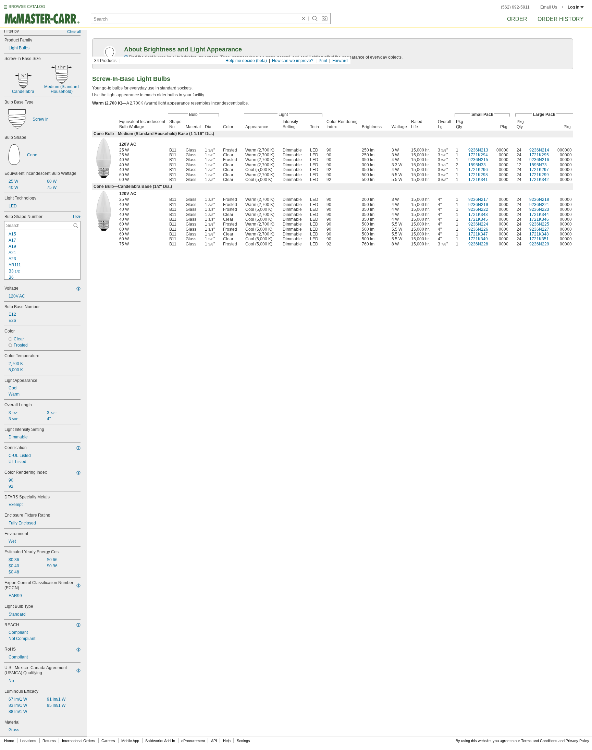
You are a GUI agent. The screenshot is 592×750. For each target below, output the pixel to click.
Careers (108, 741)
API (214, 741)
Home (9, 741)
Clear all (74, 31)
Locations (28, 741)
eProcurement (193, 741)
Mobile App (130, 741)
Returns (49, 741)
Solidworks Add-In (160, 741)
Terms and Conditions (539, 741)
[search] (75, 225)
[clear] (303, 18)
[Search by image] (324, 18)
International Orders (78, 741)
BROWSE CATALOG (27, 6)
